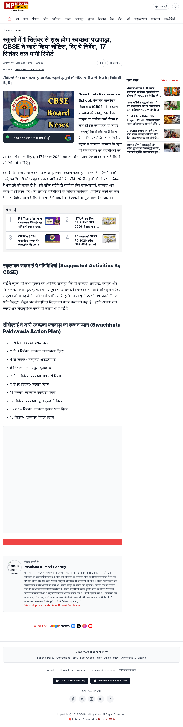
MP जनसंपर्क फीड (127, 669)
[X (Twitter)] (82, 699)
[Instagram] (91, 699)
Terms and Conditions (103, 669)
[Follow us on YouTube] (90, 626)
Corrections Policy (67, 657)
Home (6, 30)
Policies (80, 669)
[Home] (9, 19)
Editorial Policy (45, 657)
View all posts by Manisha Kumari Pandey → (52, 605)
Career (18, 30)
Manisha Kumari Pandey (29, 63)
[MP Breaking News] (16, 6)
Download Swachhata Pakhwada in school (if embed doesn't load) (62, 542)
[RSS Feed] (110, 699)
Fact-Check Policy (91, 657)
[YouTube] (100, 699)
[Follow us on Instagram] (84, 626)
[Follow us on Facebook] (73, 626)
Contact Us (66, 669)
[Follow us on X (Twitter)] (79, 626)
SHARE (116, 63)
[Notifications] (175, 6)
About (50, 669)
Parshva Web (106, 719)
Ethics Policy (111, 657)
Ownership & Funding (133, 657)
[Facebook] (72, 699)
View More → (169, 80)
